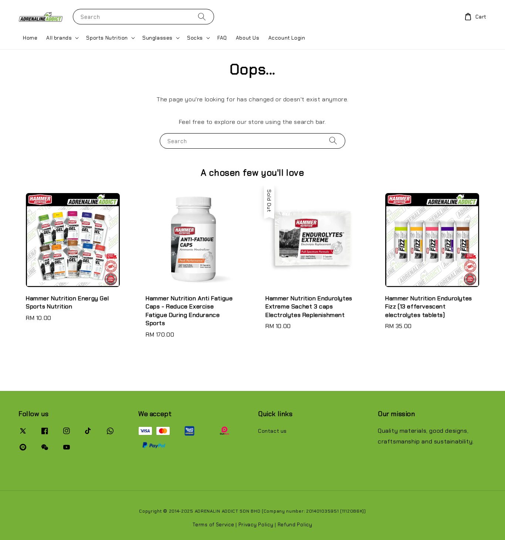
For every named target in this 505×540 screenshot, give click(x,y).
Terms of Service (213, 525)
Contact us (272, 431)
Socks (195, 37)
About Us (248, 37)
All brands (59, 37)
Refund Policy (295, 525)
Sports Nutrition (107, 37)
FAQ (222, 37)
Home (30, 37)
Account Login (286, 37)
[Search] (202, 16)
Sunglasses (157, 37)
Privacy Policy (256, 525)
